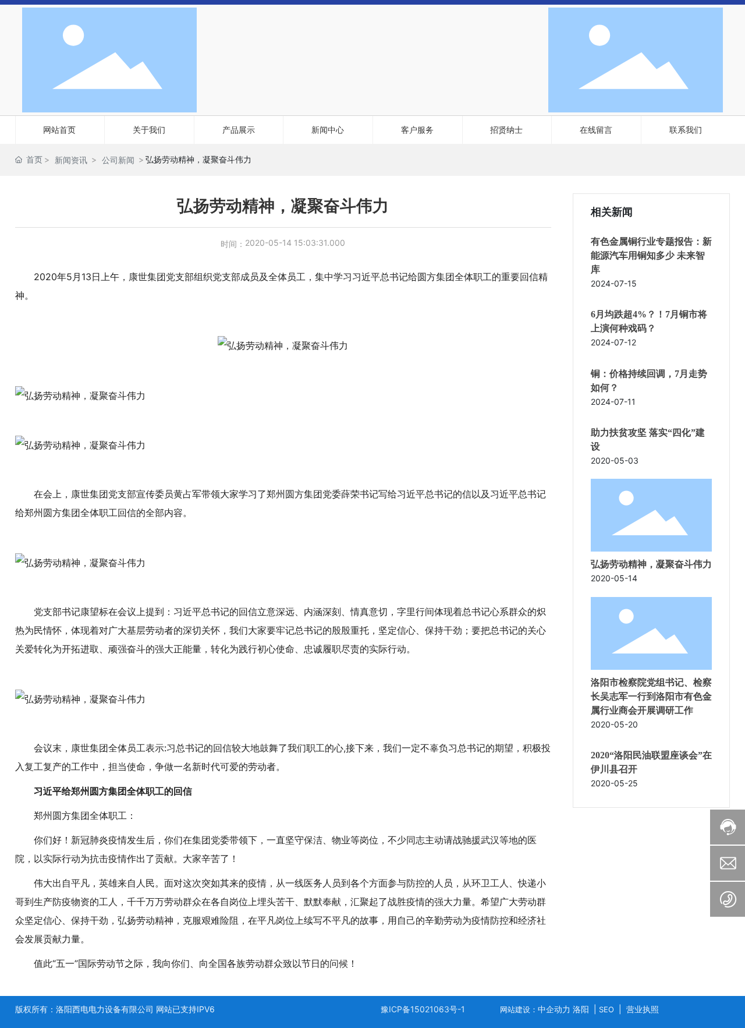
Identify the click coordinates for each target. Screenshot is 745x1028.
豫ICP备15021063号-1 (422, 1009)
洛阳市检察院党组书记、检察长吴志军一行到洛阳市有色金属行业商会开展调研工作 (651, 696)
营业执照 (642, 1009)
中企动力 (554, 1009)
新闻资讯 (71, 160)
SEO (606, 1009)
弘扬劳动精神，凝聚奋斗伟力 (651, 564)
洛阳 (581, 1009)
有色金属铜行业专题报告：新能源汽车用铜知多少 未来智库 (651, 255)
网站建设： (519, 1009)
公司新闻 (118, 160)
